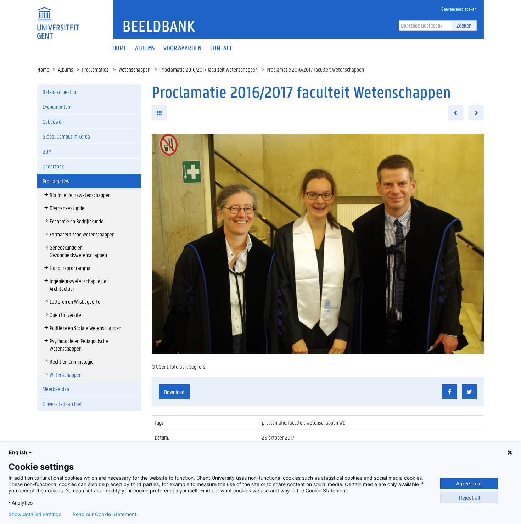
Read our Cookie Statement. (105, 514)
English (18, 452)
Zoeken (463, 25)
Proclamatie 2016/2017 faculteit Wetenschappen (209, 69)
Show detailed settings (35, 514)
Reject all (469, 498)
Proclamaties (95, 69)
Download (174, 392)
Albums (65, 69)
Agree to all (469, 483)
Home (43, 69)
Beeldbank (158, 26)
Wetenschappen (134, 69)
